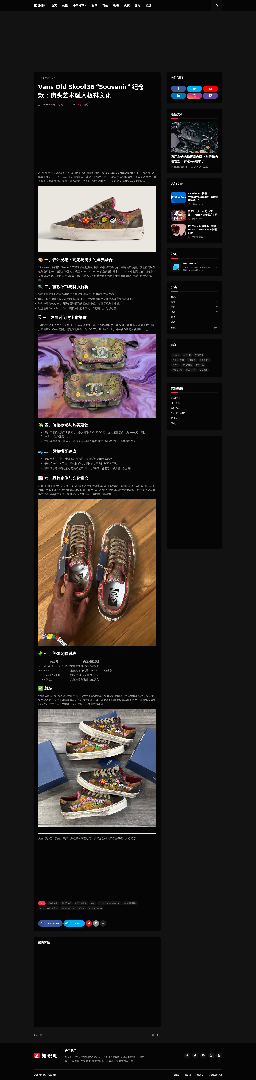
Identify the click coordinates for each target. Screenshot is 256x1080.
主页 (40, 77)
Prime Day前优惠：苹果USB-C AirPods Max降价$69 (202, 229)
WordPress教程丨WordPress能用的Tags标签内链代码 (203, 197)
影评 (194, 301)
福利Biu (175, 408)
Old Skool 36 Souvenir (109, 903)
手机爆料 (192, 360)
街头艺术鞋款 (81, 903)
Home (175, 1074)
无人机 (175, 365)
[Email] (96, 923)
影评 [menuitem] (94, 5)
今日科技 (175, 402)
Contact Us (215, 1074)
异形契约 (199, 355)
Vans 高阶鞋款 (129, 903)
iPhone (176, 355)
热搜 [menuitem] (65, 5)
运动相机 (203, 370)
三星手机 (187, 355)
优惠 (194, 296)
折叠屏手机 (204, 360)
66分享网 (176, 397)
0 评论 (85, 104)
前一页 (155, 1034)
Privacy (199, 1074)
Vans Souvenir (95, 908)
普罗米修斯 (187, 365)
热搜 (93, 903)
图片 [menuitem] (137, 5)
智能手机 (200, 365)
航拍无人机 (177, 370)
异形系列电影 (178, 360)
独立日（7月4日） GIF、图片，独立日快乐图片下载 (202, 213)
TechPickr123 (178, 413)
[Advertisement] (128, 41)
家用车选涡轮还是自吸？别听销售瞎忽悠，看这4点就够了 (194, 159)
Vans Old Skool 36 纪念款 (73, 908)
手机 (194, 307)
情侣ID (174, 418)
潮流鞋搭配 (50, 77)
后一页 (39, 1034)
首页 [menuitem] (54, 5)
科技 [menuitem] (105, 5)
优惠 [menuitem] (127, 5)
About (187, 1074)
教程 (194, 312)
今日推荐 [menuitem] (78, 5)
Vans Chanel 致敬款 (48, 908)
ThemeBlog (190, 263)
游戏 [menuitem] (148, 5)
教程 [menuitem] (116, 5)
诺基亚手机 (191, 370)
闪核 (173, 423)
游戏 (194, 317)
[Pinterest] (89, 923)
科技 (194, 327)
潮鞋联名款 (66, 903)
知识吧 (39, 5)
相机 (194, 322)
